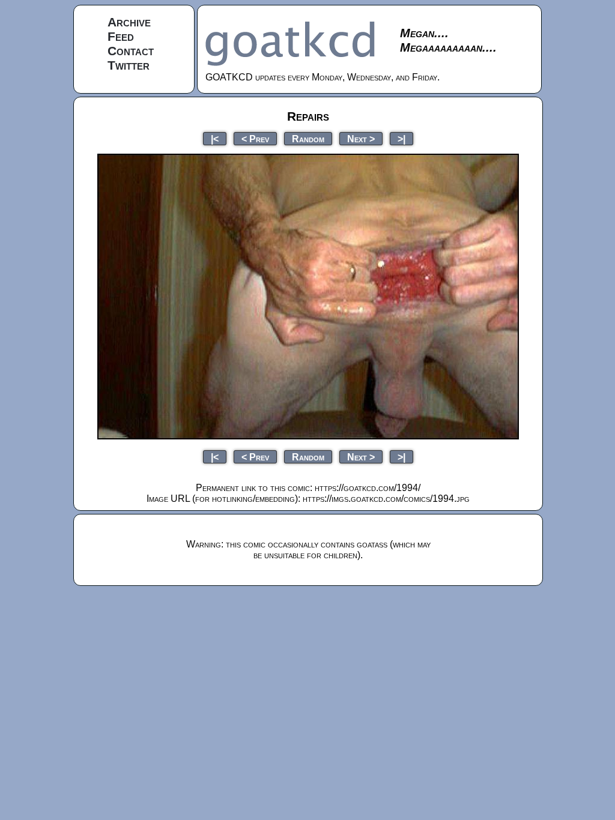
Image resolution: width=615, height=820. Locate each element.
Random (308, 138)
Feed (121, 36)
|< (215, 138)
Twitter (129, 65)
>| (401, 138)
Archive (129, 22)
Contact (131, 51)
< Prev (255, 138)
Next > (361, 138)
